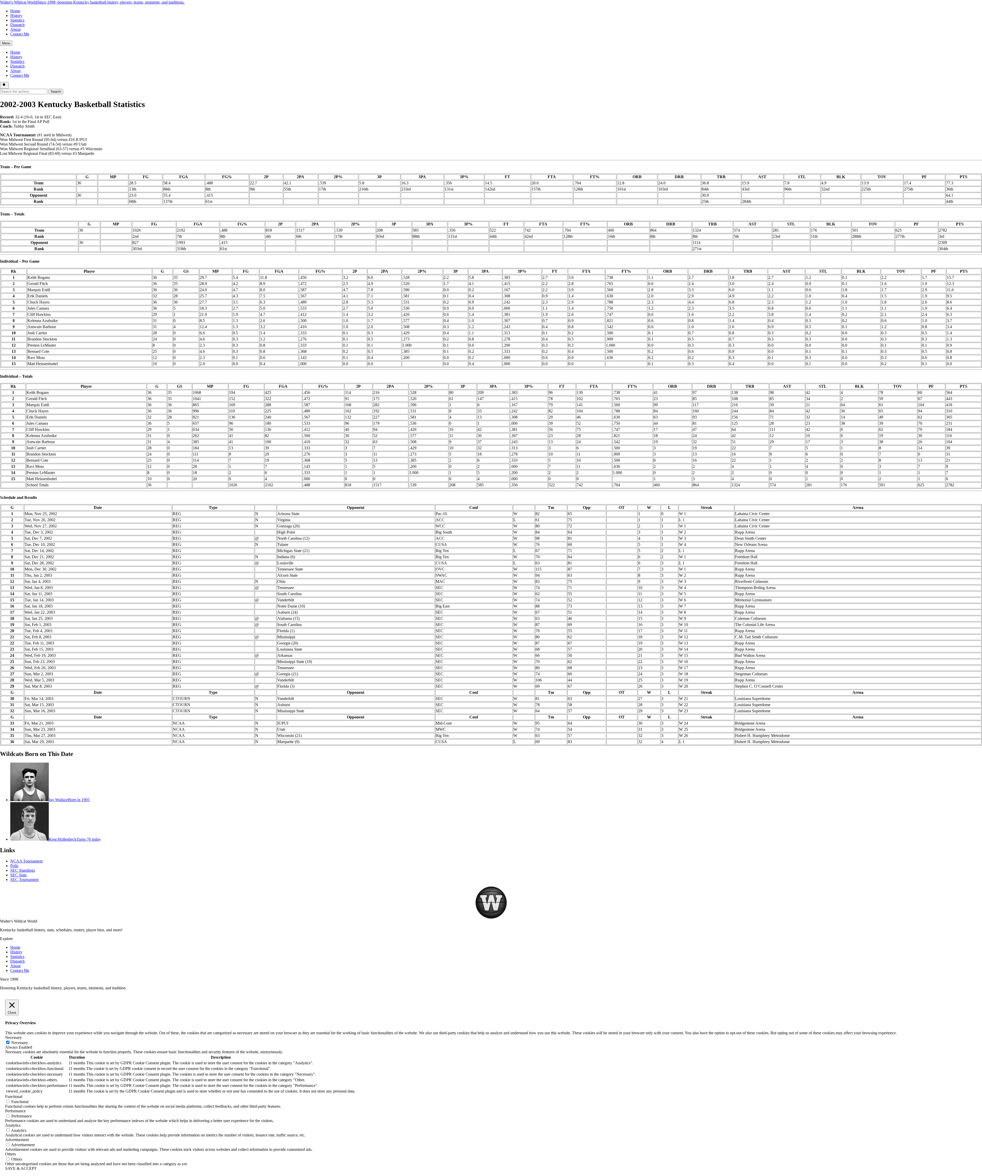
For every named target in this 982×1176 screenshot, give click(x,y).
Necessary (19, 1042)
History (16, 15)
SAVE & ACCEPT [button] (21, 1168)
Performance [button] (15, 1111)
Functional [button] (13, 1096)
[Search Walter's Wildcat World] (4, 85)
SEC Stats (18, 875)
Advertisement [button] (17, 1139)
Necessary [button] (13, 1037)
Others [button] (10, 1154)
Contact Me (19, 34)
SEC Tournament (24, 879)
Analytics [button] (13, 1125)
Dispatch (17, 25)
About (15, 29)
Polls (14, 866)
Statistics (17, 20)
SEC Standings (22, 870)
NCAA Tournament (26, 861)
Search (56, 91)
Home (15, 11)
